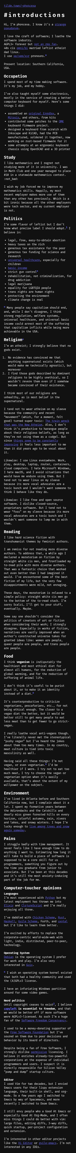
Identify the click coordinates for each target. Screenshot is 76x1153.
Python (50, 898)
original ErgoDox (41, 113)
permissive (39, 1052)
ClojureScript (31, 905)
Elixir (8, 905)
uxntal (63, 921)
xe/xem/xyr (21, 56)
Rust (61, 917)
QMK (61, 121)
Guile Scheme (27, 921)
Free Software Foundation (29, 1032)
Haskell (9, 921)
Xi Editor (25, 1143)
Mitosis (13, 117)
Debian (8, 957)
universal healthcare (24, 260)
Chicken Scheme (44, 917)
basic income (17, 268)
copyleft (10, 1009)
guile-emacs (47, 1143)
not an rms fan (45, 44)
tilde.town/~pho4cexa (20, 6)
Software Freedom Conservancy (43, 1020)
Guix (29, 965)
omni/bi (22, 48)
